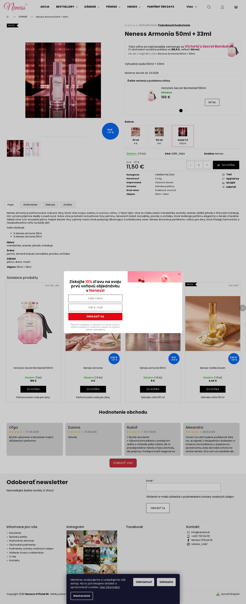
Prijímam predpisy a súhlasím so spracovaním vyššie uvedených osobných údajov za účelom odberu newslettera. (95, 327)
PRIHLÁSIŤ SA (95, 316)
